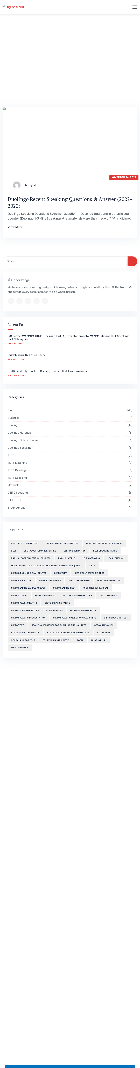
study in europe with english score (68, 632)
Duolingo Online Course (69, 440)
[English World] (13, 6)
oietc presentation (109, 580)
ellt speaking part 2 (105, 551)
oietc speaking (108, 595)
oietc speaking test (116, 618)
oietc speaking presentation (28, 618)
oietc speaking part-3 (57, 603)
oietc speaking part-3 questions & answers (36, 610)
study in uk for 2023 (23, 640)
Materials (69, 485)
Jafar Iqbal (29, 185)
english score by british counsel (31, 558)
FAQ (63, 29)
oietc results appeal (95, 588)
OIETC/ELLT (69, 500)
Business (69, 417)
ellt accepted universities (40, 551)
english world (66, 558)
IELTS (69, 455)
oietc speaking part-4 (83, 610)
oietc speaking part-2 (24, 603)
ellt (13, 551)
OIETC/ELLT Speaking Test (89, 573)
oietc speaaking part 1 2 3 (77, 595)
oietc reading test (64, 588)
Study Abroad (69, 507)
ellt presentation (75, 551)
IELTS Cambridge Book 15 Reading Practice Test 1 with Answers (47, 371)
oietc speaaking (44, 595)
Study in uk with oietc (56, 640)
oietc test (17, 625)
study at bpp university (25, 632)
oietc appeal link (21, 580)
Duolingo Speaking (69, 447)
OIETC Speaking (69, 492)
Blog (69, 410)
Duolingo (69, 425)
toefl (80, 640)
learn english (116, 558)
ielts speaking (91, 558)
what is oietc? (19, 647)
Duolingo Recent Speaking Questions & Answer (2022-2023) (70, 202)
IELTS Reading (69, 470)
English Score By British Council (27, 355)
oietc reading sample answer (28, 588)
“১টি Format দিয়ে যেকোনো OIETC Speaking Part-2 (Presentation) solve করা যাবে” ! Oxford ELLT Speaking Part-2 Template (68, 337)
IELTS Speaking (69, 477)
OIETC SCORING (19, 595)
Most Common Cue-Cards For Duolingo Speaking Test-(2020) (46, 565)
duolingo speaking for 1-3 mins (104, 543)
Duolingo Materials (69, 432)
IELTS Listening (69, 462)
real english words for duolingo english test (59, 625)
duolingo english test (24, 543)
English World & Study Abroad (28, 29)
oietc (92, 565)
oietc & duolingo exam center (28, 573)
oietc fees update (79, 580)
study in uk (103, 632)
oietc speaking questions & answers (74, 618)
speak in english (104, 625)
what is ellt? (99, 640)
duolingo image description (62, 543)
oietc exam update (50, 580)
